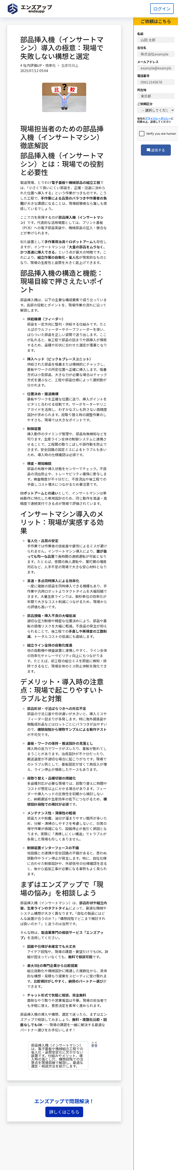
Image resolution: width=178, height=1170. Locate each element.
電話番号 (143, 75)
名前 (140, 33)
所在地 (141, 89)
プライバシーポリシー (158, 118)
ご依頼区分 (144, 103)
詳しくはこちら (64, 1112)
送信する (157, 150)
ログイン (162, 8)
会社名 (141, 47)
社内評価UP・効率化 (39, 65)
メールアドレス (147, 61)
